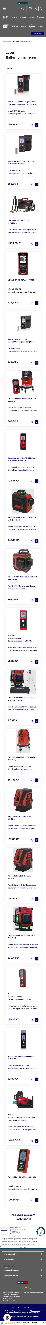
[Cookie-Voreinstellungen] (7, 1317)
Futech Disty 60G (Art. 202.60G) (22, 1177)
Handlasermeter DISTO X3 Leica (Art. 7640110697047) (21, 162)
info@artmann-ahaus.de (10, 1296)
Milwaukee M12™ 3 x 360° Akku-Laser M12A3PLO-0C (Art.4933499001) (21, 1119)
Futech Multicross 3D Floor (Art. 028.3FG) (21, 936)
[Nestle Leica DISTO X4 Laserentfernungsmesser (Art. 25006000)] (23, 323)
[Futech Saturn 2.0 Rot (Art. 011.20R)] (23, 860)
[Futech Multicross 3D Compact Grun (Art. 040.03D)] (23, 501)
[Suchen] (22, 8)
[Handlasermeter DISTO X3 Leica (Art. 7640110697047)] (23, 145)
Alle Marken (37, 33)
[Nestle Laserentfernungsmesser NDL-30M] (23, 1040)
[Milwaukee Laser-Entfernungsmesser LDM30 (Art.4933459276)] (23, 620)
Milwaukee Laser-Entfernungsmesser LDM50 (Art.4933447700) (19, 998)
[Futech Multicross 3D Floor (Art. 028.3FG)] (23, 919)
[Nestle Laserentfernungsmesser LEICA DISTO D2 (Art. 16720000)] (23, 86)
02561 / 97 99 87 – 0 (12, 1294)
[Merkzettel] (30, 8)
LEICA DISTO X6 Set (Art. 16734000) (19, 222)
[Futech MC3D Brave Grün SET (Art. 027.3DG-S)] (23, 561)
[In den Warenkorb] (36, 125)
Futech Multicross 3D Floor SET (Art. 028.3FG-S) (21, 699)
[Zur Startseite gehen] (23, 3)
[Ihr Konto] (35, 8)
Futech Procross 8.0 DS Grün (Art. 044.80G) (22, 400)
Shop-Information (10, 1254)
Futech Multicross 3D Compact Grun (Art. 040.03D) (23, 519)
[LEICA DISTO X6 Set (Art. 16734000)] (23, 204)
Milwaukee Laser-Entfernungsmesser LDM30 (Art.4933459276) (19, 640)
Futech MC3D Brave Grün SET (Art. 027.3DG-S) (22, 578)
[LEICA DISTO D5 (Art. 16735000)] (23, 264)
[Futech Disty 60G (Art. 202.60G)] (23, 1161)
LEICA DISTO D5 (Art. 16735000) (22, 280)
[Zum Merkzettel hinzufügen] (32, 125)
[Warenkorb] (41, 8)
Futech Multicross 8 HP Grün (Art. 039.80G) (22, 758)
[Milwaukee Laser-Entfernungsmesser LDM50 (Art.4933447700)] (23, 978)
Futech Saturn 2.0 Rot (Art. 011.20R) (19, 877)
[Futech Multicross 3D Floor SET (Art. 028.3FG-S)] (23, 682)
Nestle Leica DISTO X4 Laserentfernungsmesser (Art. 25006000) (20, 341)
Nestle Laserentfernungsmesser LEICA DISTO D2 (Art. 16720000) (22, 103)
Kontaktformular (38, 1292)
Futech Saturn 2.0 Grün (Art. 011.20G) (20, 818)
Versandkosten (35, 1311)
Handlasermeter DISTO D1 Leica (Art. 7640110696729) (21, 459)
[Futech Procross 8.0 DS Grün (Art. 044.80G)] (23, 383)
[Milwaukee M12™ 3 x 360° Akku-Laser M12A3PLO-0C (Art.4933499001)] (23, 1099)
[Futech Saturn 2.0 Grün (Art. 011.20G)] (23, 800)
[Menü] (4, 8)
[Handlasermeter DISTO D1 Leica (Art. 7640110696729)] (23, 442)
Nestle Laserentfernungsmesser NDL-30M (21, 1057)
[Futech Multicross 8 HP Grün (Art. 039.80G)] (23, 741)
